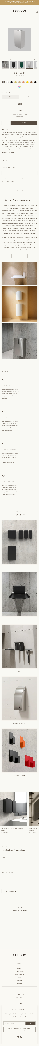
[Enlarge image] (19, 273)
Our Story (19, 968)
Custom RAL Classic (19, 87)
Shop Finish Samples (19, 173)
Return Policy (19, 997)
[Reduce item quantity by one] (3, 123)
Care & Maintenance (19, 1000)
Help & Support (19, 994)
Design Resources (19, 974)
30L (29, 96)
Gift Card (19, 983)
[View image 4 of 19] (29, 65)
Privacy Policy (19, 1003)
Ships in (19, 108)
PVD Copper (23, 82)
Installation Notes (8, 181)
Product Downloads (8, 167)
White (7, 82)
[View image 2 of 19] (13, 65)
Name (3, 857)
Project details (7, 872)
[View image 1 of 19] (5, 65)
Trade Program (19, 971)
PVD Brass (15, 82)
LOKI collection (12, 140)
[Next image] (36, 59)
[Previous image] (2, 59)
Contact (19, 980)
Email (4, 865)
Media (19, 977)
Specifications (7, 157)
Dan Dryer (19, 70)
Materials (5, 160)
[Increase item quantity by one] (9, 123)
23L (10, 96)
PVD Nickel (19, 82)
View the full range (27, 788)
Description (6, 129)
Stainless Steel (3, 82)
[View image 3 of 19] (21, 65)
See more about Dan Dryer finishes (13, 178)
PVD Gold (27, 82)
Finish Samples (19, 256)
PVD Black (35, 82)
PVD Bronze (31, 82)
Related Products (8, 163)
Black (11, 82)
